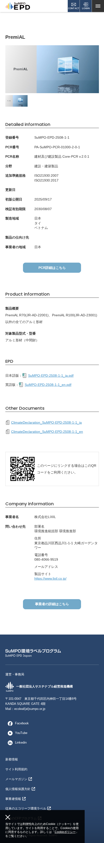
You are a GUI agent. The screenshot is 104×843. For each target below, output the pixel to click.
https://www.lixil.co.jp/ (50, 578)
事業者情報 (13, 799)
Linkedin (21, 742)
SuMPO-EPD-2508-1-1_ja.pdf (51, 375)
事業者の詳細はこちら (52, 604)
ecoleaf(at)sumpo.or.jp (29, 709)
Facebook (22, 723)
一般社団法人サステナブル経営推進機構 (44, 686)
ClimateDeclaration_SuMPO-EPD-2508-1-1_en (47, 432)
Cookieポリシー (65, 832)
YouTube (21, 733)
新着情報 (11, 759)
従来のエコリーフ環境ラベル (25, 808)
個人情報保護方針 (17, 789)
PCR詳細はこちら (52, 268)
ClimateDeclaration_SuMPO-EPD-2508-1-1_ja (46, 422)
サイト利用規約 (16, 769)
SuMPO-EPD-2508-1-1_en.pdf (48, 385)
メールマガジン (16, 779)
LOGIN (86, 8)
